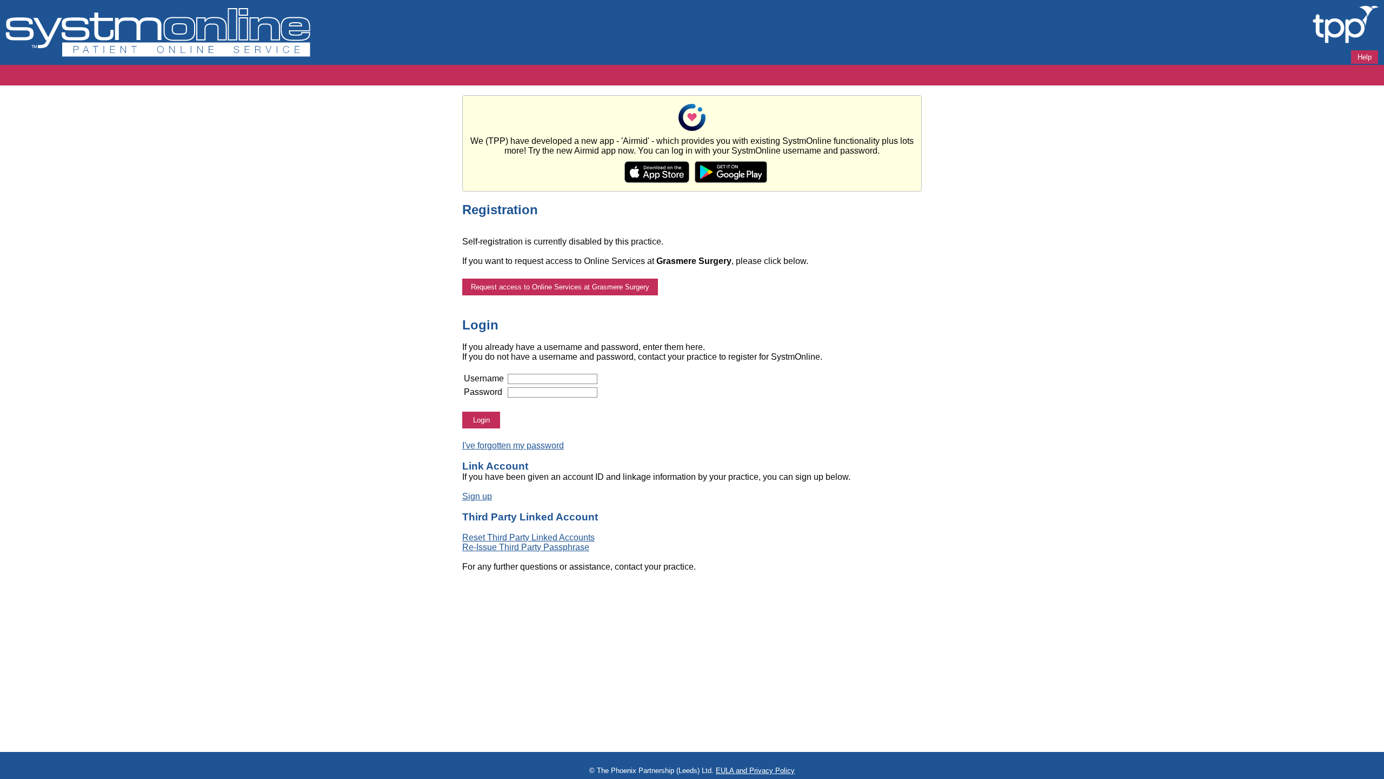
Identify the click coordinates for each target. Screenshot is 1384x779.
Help (1365, 57)
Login (481, 420)
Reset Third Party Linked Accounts (528, 537)
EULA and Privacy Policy (755, 771)
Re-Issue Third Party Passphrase (525, 547)
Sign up (477, 496)
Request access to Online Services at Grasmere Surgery (560, 287)
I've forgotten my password (513, 445)
